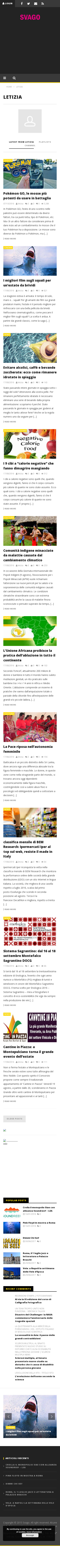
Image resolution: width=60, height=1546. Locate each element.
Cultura (9, 517)
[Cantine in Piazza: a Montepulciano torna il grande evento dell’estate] (30, 1027)
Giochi (8, 160)
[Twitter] (28, 3)
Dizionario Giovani (15, 430)
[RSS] (42, 3)
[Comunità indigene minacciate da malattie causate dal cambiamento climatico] (30, 531)
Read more (10, 239)
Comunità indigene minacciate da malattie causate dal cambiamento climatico (28, 555)
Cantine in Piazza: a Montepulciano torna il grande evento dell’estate (28, 1052)
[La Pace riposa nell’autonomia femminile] (30, 727)
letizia (20, 203)
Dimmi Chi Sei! (31, 1237)
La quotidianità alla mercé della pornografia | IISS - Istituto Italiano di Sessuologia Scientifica (34, 1329)
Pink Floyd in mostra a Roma (39, 1222)
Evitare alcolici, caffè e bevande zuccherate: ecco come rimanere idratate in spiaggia (30, 372)
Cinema (8, 247)
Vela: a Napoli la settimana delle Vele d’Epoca (38, 1270)
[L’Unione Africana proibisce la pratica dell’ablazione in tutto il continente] (30, 631)
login (8, 3)
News (7, 334)
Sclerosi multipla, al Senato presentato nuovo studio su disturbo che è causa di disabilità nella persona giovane (34, 1362)
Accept (30, 1535)
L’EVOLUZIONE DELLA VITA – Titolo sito (34, 1373)
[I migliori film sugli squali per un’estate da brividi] (30, 261)
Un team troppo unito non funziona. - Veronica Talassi (30, 1310)
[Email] (35, 3)
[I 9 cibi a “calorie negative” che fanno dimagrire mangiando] (30, 444)
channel (30, 145)
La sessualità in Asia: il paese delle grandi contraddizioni (35, 1337)
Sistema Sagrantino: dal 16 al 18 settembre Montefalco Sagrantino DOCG (29, 956)
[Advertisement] (30, 48)
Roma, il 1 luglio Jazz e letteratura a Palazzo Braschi (35, 1256)
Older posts (14, 1118)
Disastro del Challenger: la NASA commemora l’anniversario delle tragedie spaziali (34, 1318)
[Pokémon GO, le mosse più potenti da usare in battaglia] (30, 174)
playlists (45, 142)
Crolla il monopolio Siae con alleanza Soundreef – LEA (39, 1209)
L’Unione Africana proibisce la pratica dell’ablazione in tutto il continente (29, 655)
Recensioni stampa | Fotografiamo (33, 1296)
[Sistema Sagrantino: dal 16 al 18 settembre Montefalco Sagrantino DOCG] (30, 931)
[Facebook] (21, 3)
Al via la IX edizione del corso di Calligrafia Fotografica (33, 1301)
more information (34, 1532)
